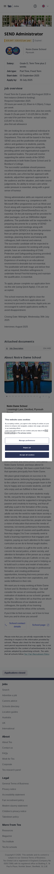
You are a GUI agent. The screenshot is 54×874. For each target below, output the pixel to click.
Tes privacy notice (24, 433)
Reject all (27, 447)
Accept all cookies (27, 455)
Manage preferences (27, 440)
